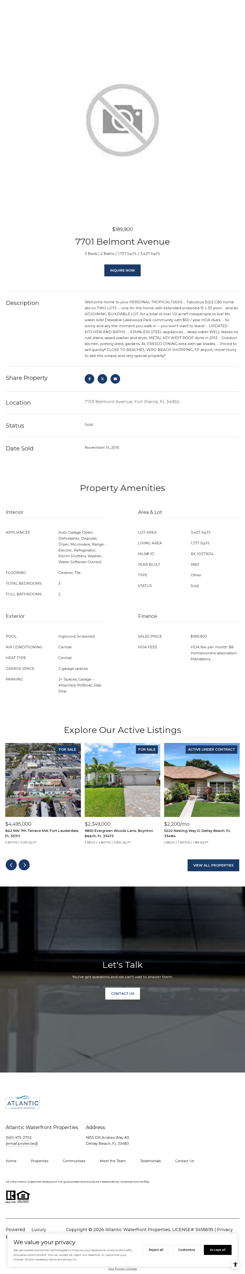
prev (11, 864)
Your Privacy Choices (122, 1268)
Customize (186, 1250)
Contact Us (184, 1161)
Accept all (218, 1250)
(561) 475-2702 (19, 1137)
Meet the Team (113, 1161)
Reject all (156, 1250)
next (24, 864)
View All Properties (213, 865)
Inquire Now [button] (122, 270)
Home (11, 1161)
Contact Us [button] (122, 993)
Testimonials (150, 1161)
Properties (39, 1161)
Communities (74, 1161)
